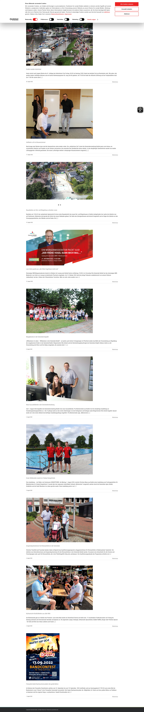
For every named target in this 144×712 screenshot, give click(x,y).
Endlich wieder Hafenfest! (33, 69)
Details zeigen (91, 19)
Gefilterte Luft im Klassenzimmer (35, 142)
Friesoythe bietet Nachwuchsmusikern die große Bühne (42, 684)
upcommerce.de (55, 709)
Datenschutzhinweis (57, 14)
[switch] (51, 19)
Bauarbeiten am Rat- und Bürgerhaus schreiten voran (41, 210)
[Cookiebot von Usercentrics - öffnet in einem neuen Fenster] (14, 19)
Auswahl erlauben (127, 9)
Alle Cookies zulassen (126, 4)
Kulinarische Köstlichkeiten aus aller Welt (38, 613)
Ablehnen (127, 14)
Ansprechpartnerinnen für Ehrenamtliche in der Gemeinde (43, 546)
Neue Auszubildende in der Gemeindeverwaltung (40, 405)
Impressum (68, 14)
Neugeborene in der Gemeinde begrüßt (37, 337)
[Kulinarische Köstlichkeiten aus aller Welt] (59, 587)
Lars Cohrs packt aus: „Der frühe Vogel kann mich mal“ (42, 269)
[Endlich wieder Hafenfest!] (59, 38)
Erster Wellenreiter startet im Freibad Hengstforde (40, 478)
